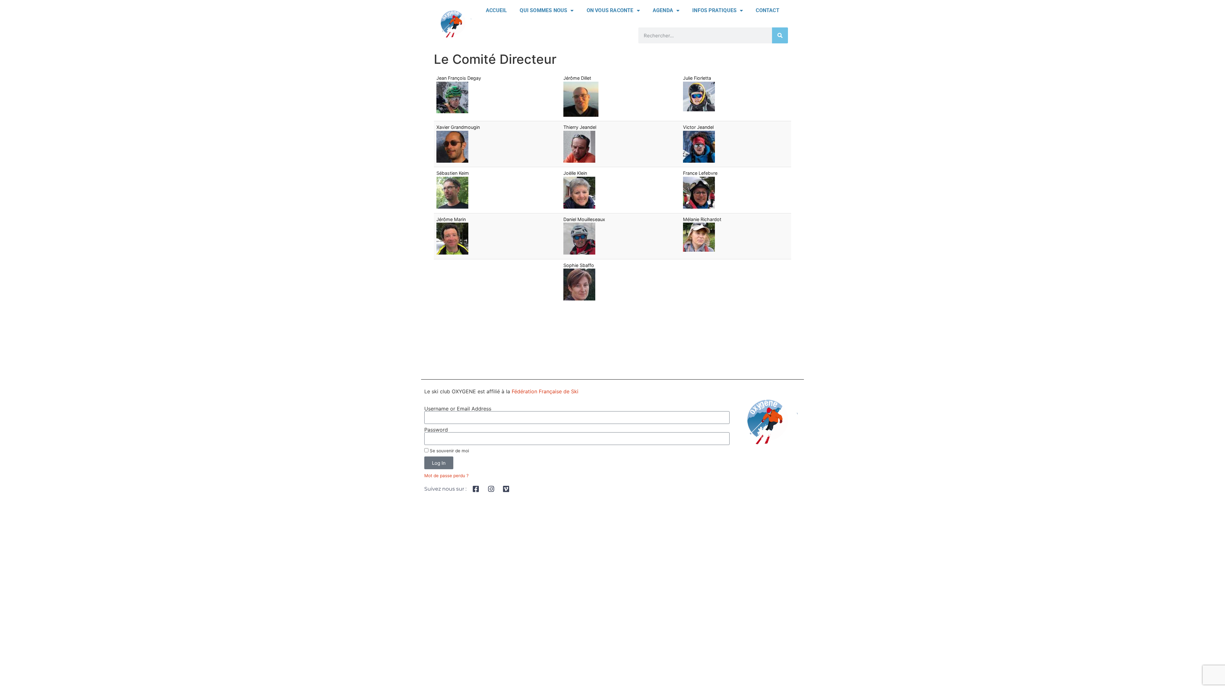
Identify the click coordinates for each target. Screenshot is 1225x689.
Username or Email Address (457, 408)
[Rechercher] (780, 35)
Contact (767, 10)
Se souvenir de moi (448, 450)
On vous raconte (610, 10)
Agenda (663, 10)
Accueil (496, 10)
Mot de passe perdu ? (446, 475)
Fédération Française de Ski (545, 391)
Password (436, 429)
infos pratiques (714, 10)
